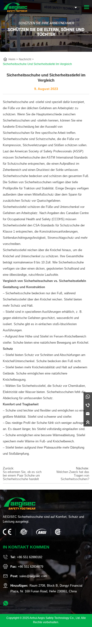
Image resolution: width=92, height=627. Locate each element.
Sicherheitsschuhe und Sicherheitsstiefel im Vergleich (37, 64)
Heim (11, 59)
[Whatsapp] (88, 396)
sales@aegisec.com (33, 576)
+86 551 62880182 (29, 557)
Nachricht (25, 59)
